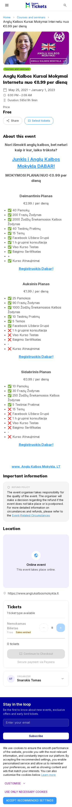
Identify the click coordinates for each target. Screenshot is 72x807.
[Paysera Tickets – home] (36, 5)
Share (12, 121)
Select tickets (39, 121)
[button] (36, 678)
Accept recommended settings (29, 800)
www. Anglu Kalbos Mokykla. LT (36, 466)
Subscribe (36, 736)
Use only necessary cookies (26, 791)
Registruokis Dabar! (36, 268)
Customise (15, 783)
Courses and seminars (31, 17)
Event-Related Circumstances (31, 515)
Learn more (48, 774)
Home (7, 17)
